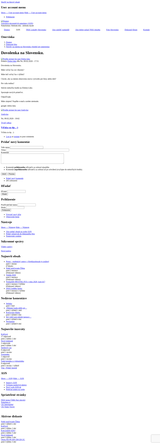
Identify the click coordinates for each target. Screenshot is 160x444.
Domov (9, 42)
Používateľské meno (9, 205)
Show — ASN (7, 378)
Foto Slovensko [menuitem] (112, 30)
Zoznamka (5, 354)
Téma (3, 150)
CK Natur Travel (8, 407)
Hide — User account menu (35, 13)
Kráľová (4, 334)
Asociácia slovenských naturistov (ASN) (17, 23)
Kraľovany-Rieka (13, 312)
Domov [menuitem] (7, 30)
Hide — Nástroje (22, 227)
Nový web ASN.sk (13, 387)
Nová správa (6, 251)
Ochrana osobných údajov (16, 385)
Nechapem (10, 321)
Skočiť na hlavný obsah (10, 2)
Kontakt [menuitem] (146, 30)
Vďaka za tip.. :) (9, 127)
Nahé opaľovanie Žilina (15, 268)
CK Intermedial (7, 404)
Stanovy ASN (11, 383)
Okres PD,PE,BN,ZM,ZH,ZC (13, 440)
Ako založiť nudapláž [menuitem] (60, 30)
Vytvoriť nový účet (13, 214)
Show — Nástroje (8, 227)
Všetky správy (6, 247)
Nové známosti (7, 341)
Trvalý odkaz (6, 123)
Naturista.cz (5, 402)
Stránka (9, 303)
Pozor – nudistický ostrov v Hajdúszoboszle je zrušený (27, 261)
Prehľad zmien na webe (15, 389)
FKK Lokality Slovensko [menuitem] (36, 30)
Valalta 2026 (11, 275)
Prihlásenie (10, 17)
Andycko (4, 114)
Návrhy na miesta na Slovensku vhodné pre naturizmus (28, 47)
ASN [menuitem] (18, 30)
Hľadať (4, 191)
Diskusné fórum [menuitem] (131, 30)
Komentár (5, 152)
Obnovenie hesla (12, 217)
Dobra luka (12, 61)
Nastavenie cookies (13, 236)
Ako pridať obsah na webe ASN (19, 232)
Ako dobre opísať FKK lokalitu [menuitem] (87, 30)
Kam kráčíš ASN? (8, 431)
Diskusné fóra (11, 44)
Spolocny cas (6, 348)
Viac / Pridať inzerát (9, 368)
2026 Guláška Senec (14, 288)
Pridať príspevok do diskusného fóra (20, 234)
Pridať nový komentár (14, 178)
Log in (8, 137)
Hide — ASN (18, 378)
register (17, 137)
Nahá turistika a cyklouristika (12, 361)
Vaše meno (5, 147)
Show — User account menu (12, 13)
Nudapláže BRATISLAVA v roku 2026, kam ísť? (25, 282)
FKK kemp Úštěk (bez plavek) (13, 400)
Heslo (3, 207)
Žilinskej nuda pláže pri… (16, 308)
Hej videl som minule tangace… (18, 317)
